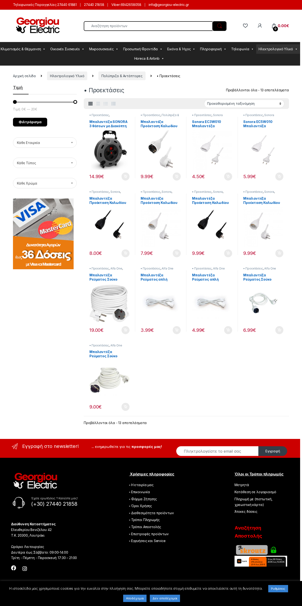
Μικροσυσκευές (101, 49)
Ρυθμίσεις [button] (278, 588)
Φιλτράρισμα (30, 122)
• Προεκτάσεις (99, 115)
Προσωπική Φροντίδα (140, 49)
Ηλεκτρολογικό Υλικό (276, 49)
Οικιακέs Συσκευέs (65, 49)
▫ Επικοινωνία (139, 492)
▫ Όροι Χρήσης (140, 506)
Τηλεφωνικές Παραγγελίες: (35, 5)
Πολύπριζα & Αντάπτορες (122, 76)
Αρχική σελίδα (24, 76)
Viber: (116, 5)
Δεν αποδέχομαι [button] (165, 598)
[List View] (106, 104)
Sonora (218, 115)
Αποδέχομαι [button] (135, 598)
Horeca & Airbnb (146, 58)
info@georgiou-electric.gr (169, 5)
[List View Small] (113, 104)
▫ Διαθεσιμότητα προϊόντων (151, 513)
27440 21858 (94, 5)
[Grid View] (90, 104)
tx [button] (126, 177)
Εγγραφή (272, 451)
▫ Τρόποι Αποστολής (145, 527)
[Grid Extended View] (98, 104)
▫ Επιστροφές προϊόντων (149, 534)
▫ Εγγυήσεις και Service (147, 541)
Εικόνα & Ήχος (179, 49)
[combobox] (45, 142)
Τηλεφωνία (240, 49)
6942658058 (131, 5)
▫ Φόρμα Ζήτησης (143, 499)
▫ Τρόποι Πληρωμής (144, 520)
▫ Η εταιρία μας (141, 485)
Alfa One (116, 268)
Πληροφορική (211, 49)
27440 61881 (67, 5)
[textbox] (45, 142)
